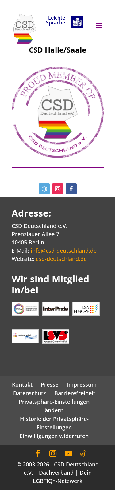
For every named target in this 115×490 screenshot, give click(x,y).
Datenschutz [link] (29, 393)
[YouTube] (68, 454)
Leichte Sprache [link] (55, 20)
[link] (24, 28)
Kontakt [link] (22, 384)
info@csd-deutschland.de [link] (64, 250)
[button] (99, 29)
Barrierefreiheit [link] (74, 393)
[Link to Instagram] (52, 454)
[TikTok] (83, 454)
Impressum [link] (82, 384)
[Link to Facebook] (37, 454)
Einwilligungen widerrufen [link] (54, 436)
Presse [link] (49, 384)
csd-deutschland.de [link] (61, 258)
